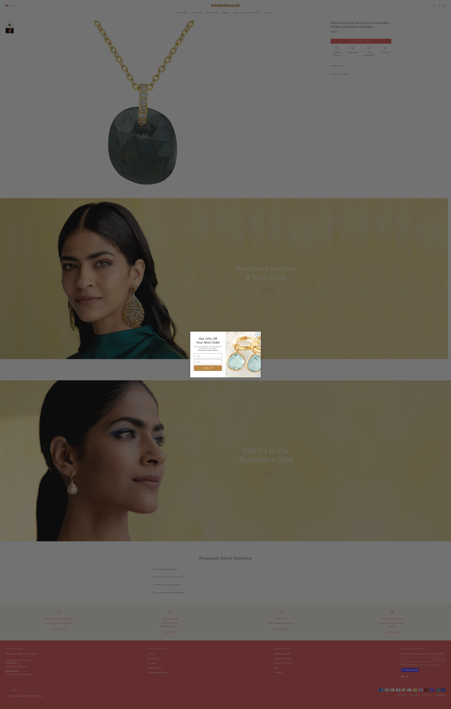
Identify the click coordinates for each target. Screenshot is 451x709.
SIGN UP (208, 368)
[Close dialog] (258, 335)
